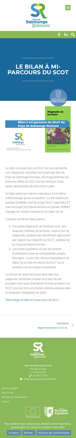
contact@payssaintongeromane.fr (40, 379)
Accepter (13, 432)
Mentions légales (10, 388)
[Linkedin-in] (65, 34)
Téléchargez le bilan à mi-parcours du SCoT (32, 300)
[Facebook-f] (58, 34)
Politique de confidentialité (14, 397)
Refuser (28, 432)
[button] (72, 34)
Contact (5, 401)
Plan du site (7, 392)
